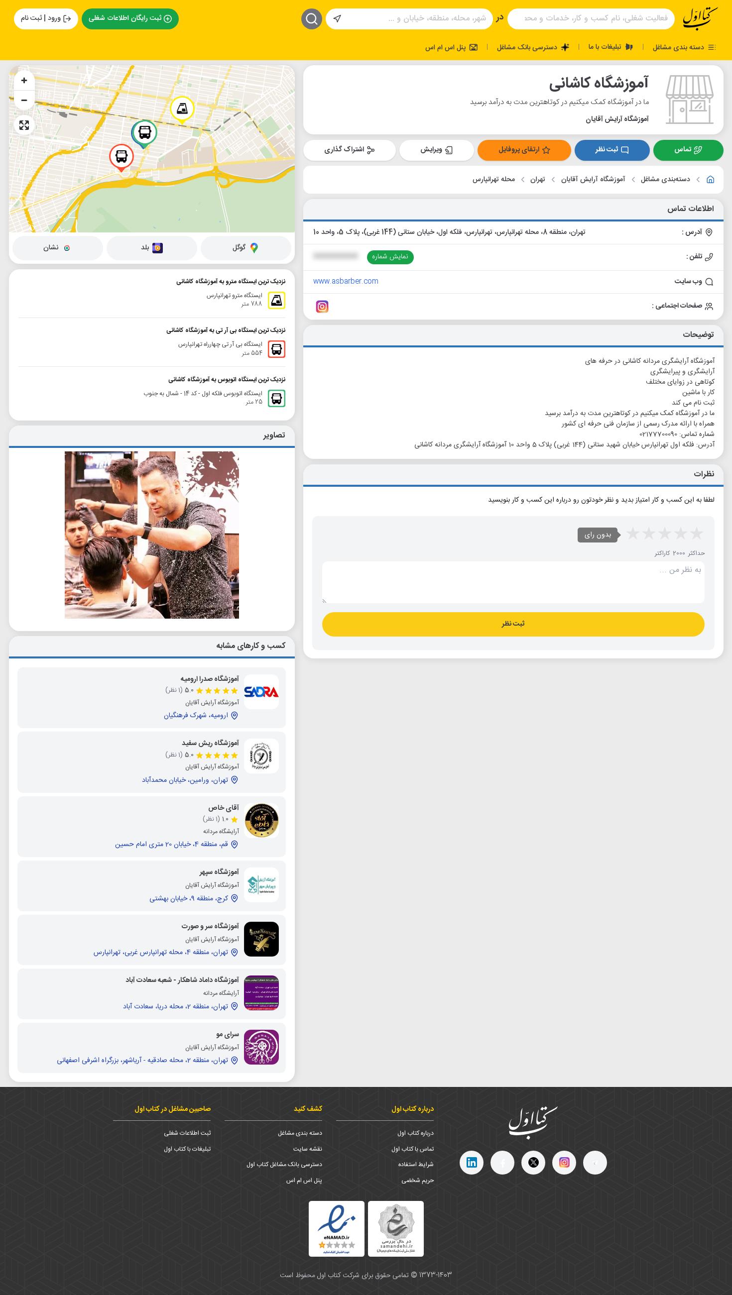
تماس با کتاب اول (412, 1149)
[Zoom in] (24, 80)
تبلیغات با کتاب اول (187, 1149)
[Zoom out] (24, 100)
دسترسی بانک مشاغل (528, 47)
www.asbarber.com (345, 282)
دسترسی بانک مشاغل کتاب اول (284, 1165)
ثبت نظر (607, 150)
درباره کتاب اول (415, 1133)
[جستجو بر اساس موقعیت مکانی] (337, 18)
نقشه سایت (307, 1149)
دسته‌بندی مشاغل (665, 180)
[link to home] (710, 179)
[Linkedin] (472, 1163)
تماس (682, 150)
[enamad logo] (336, 1228)
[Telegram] (595, 1163)
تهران (537, 180)
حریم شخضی (417, 1181)
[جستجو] (311, 18)
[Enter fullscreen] (24, 125)
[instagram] (564, 1163)
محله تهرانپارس (494, 180)
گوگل (239, 248)
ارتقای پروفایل (518, 150)
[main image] (151, 535)
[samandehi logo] (395, 1228)
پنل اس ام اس (446, 47)
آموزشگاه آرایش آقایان (593, 180)
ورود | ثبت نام (41, 18)
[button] (182, 110)
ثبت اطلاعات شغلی (187, 1133)
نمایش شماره (390, 257)
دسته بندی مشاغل (679, 47)
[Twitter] (533, 1163)
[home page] (700, 19)
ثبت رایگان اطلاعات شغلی (125, 18)
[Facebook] (502, 1163)
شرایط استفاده (416, 1165)
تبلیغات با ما (606, 47)
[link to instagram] (322, 307)
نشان (50, 248)
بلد (145, 248)
